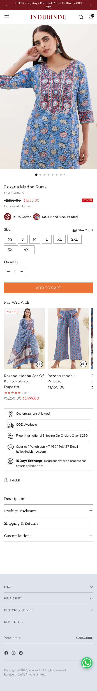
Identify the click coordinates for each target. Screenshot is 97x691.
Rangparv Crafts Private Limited (24, 674)
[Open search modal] (80, 17)
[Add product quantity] (22, 271)
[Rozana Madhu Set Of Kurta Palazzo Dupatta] (24, 338)
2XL (74, 239)
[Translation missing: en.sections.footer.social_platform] (6, 654)
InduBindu (34, 670)
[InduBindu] (48, 17)
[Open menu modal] (6, 17)
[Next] (90, 5)
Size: (7, 229)
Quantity (11, 262)
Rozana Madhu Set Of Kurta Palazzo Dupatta (24, 381)
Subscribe (84, 637)
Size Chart (85, 230)
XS (10, 239)
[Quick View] (39, 364)
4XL (27, 249)
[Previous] (7, 5)
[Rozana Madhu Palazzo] (68, 338)
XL (59, 239)
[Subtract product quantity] (8, 271)
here (40, 466)
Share (15, 480)
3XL (11, 249)
